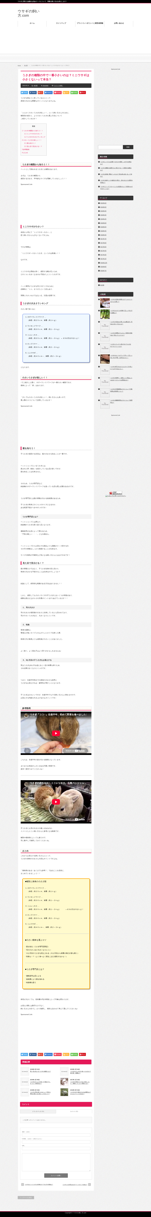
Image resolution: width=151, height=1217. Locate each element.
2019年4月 (103, 211)
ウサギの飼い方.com (79, 1213)
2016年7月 (103, 270)
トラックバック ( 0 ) (38, 1111)
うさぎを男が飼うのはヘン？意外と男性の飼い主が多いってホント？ (40, 1093)
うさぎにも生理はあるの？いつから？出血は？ (75, 1184)
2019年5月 (103, 207)
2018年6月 (103, 223)
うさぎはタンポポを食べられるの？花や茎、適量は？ (80, 1072)
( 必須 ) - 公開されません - (32, 1138)
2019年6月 (103, 203)
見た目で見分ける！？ (33, 146)
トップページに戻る (26, 1197)
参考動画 (25, 149)
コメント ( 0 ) (74, 1111)
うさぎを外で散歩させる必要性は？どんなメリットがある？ (80, 1093)
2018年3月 (103, 235)
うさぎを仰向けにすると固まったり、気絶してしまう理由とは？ (80, 1082)
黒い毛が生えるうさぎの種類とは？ (40, 1071)
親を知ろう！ (30, 143)
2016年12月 (103, 262)
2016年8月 (103, 266)
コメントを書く (58, 85)
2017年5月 (103, 247)
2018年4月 (103, 231)
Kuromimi (45, 85)
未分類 (26, 65)
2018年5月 (103, 227)
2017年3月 (103, 254)
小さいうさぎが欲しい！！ (32, 140)
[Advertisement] (75, 46)
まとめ (25, 153)
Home (19, 65)
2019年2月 (103, 219)
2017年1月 (103, 258)
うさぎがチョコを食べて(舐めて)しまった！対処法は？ (40, 1082)
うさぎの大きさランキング (34, 137)
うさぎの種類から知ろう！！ (32, 131)
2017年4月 (103, 250)
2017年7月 (103, 239)
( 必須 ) (26, 1132)
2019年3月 (103, 215)
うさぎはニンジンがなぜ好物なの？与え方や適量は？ (39, 1184)
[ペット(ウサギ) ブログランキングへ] (115, 494)
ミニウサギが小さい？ (33, 134)
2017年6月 (103, 243)
